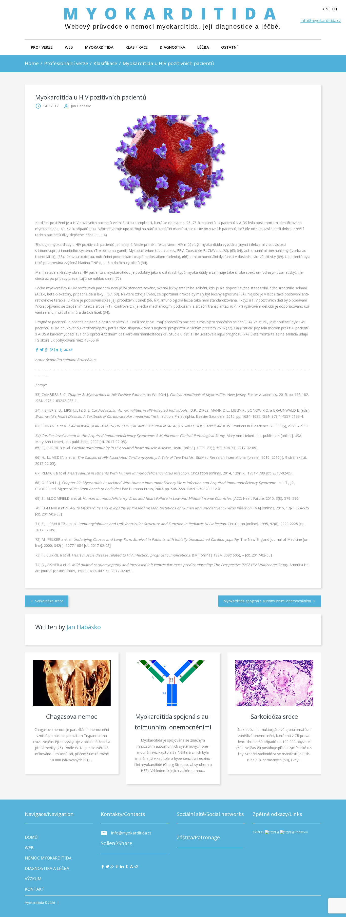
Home (32, 63)
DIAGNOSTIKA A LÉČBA (47, 868)
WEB (69, 47)
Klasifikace (105, 63)
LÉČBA (203, 47)
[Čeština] (327, 9)
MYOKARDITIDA (99, 47)
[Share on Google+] (46, 349)
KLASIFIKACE (137, 47)
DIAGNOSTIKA (172, 47)
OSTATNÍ (229, 47)
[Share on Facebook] (37, 349)
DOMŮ (31, 837)
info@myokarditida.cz (320, 20)
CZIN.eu (258, 832)
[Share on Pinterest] (51, 349)
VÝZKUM (33, 879)
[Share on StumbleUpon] (66, 349)
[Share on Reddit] (70, 349)
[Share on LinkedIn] (56, 349)
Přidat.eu (301, 832)
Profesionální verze (66, 63)
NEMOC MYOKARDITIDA (48, 858)
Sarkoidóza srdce (49, 601)
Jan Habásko (81, 106)
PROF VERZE (42, 47)
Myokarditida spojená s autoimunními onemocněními (267, 601)
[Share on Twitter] (42, 349)
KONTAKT (34, 889)
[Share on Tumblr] (61, 349)
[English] (336, 9)
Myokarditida (173, 13)
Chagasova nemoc (71, 716)
